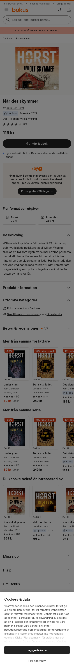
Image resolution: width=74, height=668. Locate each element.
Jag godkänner (37, 650)
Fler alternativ (37, 661)
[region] (37, 630)
